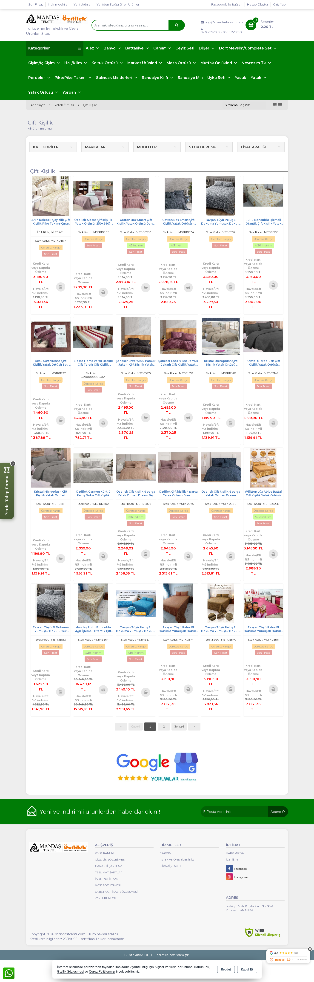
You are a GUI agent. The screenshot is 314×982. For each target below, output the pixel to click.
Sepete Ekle (61, 286)
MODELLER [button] (147, 147)
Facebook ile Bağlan (226, 4)
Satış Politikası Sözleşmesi (116, 891)
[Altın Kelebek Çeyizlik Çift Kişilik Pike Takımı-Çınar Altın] (51, 196)
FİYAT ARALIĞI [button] (253, 147)
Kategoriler (39, 48)
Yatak (256, 77)
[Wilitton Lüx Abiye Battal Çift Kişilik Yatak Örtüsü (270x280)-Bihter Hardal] (263, 467)
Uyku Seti (216, 77)
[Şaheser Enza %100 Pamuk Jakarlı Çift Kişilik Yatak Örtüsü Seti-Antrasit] (136, 336)
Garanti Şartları (109, 866)
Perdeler (37, 77)
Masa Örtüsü (179, 63)
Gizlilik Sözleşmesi (110, 859)
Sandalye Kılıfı (155, 77)
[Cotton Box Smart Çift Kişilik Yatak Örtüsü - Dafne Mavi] (178, 196)
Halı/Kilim (73, 63)
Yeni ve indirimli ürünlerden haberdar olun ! (100, 811)
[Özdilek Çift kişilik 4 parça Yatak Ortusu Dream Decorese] (178, 467)
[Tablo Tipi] (280, 105)
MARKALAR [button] (95, 147)
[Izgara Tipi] (275, 105)
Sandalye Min (190, 77)
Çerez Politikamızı (102, 971)
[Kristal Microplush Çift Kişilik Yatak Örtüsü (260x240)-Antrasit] (263, 336)
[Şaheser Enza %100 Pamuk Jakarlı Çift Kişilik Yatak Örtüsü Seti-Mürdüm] (178, 336)
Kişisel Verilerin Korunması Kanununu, (182, 967)
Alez (90, 48)
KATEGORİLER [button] (46, 147)
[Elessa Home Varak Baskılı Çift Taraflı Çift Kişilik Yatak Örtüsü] (93, 336)
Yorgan (70, 92)
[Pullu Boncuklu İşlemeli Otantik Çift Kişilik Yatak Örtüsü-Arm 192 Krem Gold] (263, 196)
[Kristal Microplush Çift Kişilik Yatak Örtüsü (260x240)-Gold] (221, 336)
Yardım (165, 853)
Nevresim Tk (254, 63)
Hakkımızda (235, 853)
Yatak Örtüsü (41, 92)
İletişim (232, 859)
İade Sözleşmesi (108, 885)
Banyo (110, 48)
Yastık (240, 77)
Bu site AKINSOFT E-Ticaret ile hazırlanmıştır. (157, 955)
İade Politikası (107, 879)
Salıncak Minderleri (114, 77)
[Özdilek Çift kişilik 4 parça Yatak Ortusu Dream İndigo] (221, 467)
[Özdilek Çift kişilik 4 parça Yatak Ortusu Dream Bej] (136, 467)
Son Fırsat (35, 4)
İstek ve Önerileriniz (177, 859)
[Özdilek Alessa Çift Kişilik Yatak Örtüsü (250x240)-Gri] (93, 196)
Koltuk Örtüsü (105, 63)
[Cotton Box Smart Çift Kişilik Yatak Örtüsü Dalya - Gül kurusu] (136, 196)
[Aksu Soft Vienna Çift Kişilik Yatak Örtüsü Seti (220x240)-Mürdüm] (51, 336)
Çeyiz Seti (184, 48)
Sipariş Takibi (171, 866)
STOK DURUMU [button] (202, 147)
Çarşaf (160, 48)
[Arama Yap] (176, 25)
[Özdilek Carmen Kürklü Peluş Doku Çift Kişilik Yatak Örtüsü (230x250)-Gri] (93, 467)
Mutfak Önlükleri (216, 63)
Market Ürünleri (142, 63)
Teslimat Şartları (109, 872)
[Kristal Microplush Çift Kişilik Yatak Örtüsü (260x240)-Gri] (51, 467)
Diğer (204, 48)
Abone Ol (278, 812)
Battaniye (135, 48)
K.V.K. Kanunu (105, 853)
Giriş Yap (279, 4)
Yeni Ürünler (105, 898)
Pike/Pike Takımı (71, 77)
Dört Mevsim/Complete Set (245, 48)
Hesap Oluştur (257, 4)
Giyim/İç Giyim (42, 63)
